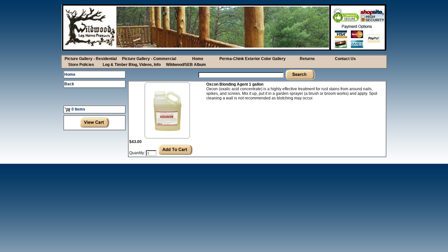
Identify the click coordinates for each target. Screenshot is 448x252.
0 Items (78, 109)
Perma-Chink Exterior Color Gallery (252, 58)
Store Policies (81, 64)
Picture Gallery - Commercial (149, 58)
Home (197, 58)
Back (69, 84)
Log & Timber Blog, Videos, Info (132, 64)
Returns (307, 58)
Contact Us (345, 58)
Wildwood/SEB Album (186, 64)
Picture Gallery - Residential (91, 58)
